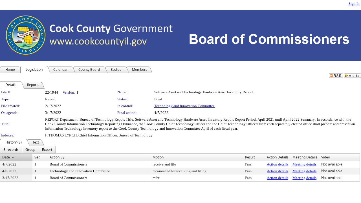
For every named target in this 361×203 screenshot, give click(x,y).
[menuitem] (11, 149)
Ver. (37, 157)
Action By (57, 157)
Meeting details (304, 164)
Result (250, 157)
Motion (158, 157)
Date (6, 157)
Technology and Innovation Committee (184, 106)
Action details (277, 164)
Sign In (354, 3)
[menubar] (28, 149)
